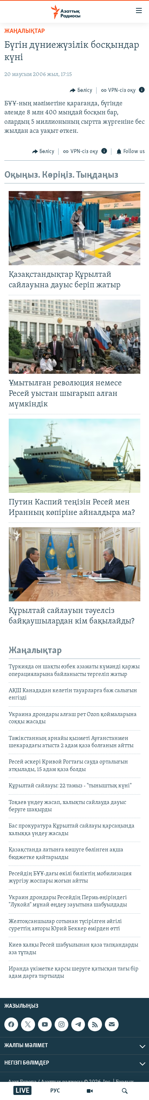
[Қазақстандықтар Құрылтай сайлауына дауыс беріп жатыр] (74, 228)
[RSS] (95, 1024)
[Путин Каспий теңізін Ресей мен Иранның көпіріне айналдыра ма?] (74, 456)
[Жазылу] (112, 1024)
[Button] (81, 90)
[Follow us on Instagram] (61, 1024)
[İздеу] (125, 1091)
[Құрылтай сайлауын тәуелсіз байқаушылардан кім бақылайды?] (74, 564)
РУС (55, 1091)
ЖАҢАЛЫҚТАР (24, 31)
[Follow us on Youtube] (45, 1024)
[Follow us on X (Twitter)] (28, 1024)
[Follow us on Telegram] (78, 1024)
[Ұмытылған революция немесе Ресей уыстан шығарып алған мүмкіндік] (74, 337)
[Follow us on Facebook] (11, 1024)
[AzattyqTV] (90, 1091)
